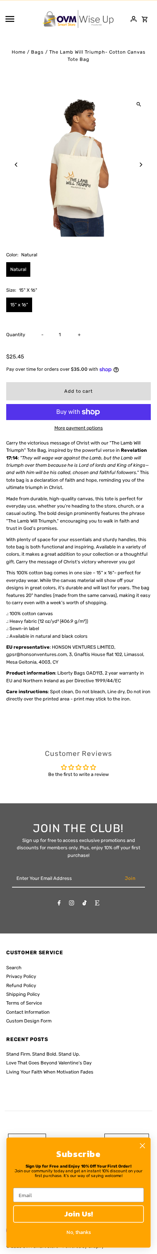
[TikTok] (85, 904)
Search (14, 967)
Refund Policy (21, 985)
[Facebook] (59, 904)
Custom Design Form (28, 1021)
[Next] (141, 164)
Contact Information (28, 1012)
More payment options (78, 428)
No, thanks (78, 1232)
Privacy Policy (21, 976)
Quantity (15, 334)
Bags (37, 52)
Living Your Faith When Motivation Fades (49, 1072)
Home (19, 52)
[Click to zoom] (139, 104)
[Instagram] (71, 904)
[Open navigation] (21, 19)
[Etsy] (97, 904)
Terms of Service (24, 1003)
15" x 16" (19, 304)
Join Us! (78, 1214)
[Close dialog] (142, 1146)
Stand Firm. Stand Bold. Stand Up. (43, 1054)
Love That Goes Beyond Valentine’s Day (49, 1062)
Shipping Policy (23, 994)
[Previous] (16, 164)
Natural (18, 269)
